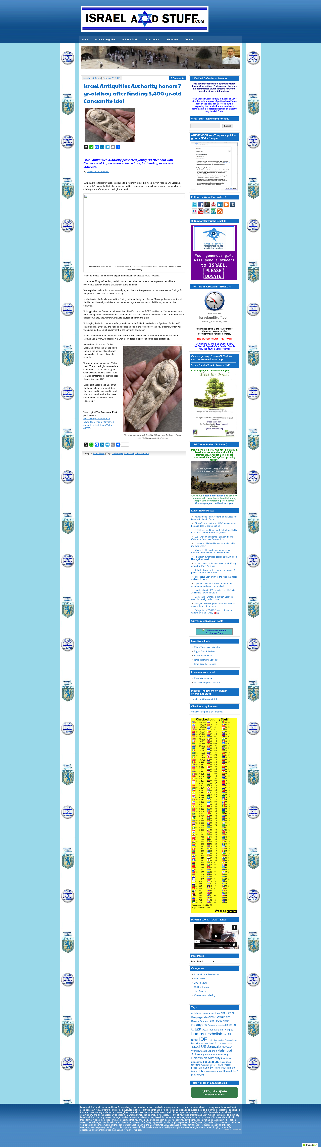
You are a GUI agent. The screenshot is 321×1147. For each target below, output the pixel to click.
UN (201, 1071)
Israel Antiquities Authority (136, 453)
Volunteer (172, 39)
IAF (224, 1035)
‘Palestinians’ (152, 39)
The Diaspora (200, 991)
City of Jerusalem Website (207, 647)
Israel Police (203, 1043)
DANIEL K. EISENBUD (98, 171)
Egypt (228, 1024)
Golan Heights (225, 1029)
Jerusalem (215, 1047)
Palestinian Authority (206, 1058)
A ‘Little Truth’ (130, 39)
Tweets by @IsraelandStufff (204, 699)
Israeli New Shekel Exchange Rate (216, 632)
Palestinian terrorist (208, 1065)
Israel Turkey (227, 1043)
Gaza (196, 1029)
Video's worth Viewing (204, 995)
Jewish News (200, 983)
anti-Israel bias (211, 1013)
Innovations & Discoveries (207, 974)
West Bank (216, 1071)
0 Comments (177, 78)
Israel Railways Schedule (206, 660)
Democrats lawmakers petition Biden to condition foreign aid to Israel (212, 598)
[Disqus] (133, 503)
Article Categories (105, 39)
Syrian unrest (217, 1067)
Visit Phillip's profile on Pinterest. (207, 711)
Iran (210, 1039)
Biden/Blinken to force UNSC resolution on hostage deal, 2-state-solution (213, 524)
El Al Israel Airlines (203, 655)
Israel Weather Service (205, 664)
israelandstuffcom (92, 78)
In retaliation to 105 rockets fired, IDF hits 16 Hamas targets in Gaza (213, 591)
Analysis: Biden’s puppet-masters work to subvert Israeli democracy (213, 604)
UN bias (207, 1072)
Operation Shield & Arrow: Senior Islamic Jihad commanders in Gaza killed (212, 584)
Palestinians (211, 1061)
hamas (197, 1033)
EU (234, 1025)
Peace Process (224, 1065)
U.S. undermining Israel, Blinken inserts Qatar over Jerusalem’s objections (212, 538)
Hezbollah (213, 1034)
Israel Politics (215, 1043)
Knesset (202, 1051)
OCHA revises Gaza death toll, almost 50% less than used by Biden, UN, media (214, 531)
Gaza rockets (209, 1029)
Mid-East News (201, 987)
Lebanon (212, 1051)
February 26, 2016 (111, 78)
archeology (117, 453)
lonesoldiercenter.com (214, 495)
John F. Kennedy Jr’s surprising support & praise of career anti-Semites (213, 571)
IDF (203, 1039)
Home (85, 39)
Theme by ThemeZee (232, 1129)
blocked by (214, 1092)
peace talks (196, 1068)
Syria (206, 1067)
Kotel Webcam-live (203, 678)
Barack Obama (199, 1021)
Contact (189, 39)
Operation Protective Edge (215, 1054)
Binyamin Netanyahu (216, 1025)
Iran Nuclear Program (223, 1040)
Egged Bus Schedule (204, 651)
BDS (212, 1021)
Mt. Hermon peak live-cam (207, 682)
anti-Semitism (219, 1017)
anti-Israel (196, 1013)
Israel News (98, 453)
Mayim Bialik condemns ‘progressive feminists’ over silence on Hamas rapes (210, 551)
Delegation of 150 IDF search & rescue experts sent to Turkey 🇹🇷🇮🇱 (211, 611)
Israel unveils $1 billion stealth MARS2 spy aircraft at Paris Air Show (213, 564)
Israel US (198, 1047)
